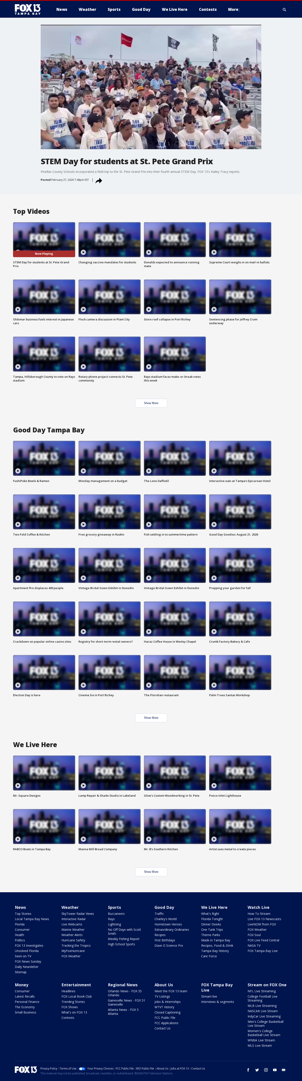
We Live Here (214, 907)
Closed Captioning (167, 1012)
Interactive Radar (73, 919)
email (283, 1069)
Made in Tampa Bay (215, 940)
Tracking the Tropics (76, 945)
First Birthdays (165, 940)
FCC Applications (166, 1023)
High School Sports (121, 944)
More (233, 9)
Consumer (22, 929)
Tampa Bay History (215, 951)
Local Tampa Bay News (32, 919)
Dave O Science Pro (169, 945)
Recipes (160, 935)
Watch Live (259, 907)
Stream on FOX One (267, 984)
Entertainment (76, 984)
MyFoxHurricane (73, 951)
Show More (151, 403)
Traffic (159, 913)
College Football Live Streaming (262, 998)
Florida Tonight (212, 919)
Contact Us (162, 1028)
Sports (114, 907)
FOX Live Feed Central (263, 940)
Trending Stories (73, 1002)
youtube (274, 1069)
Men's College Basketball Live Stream (265, 1023)
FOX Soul (254, 935)
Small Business (25, 1012)
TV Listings (162, 996)
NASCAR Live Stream (263, 1011)
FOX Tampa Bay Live (263, 951)
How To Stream (259, 913)
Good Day (164, 907)
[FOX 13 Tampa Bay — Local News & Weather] (29, 9)
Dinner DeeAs (211, 924)
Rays (111, 919)
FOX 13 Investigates (29, 945)
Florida (20, 924)
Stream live (209, 996)
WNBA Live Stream (261, 1040)
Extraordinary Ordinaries (172, 929)
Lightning (114, 924)
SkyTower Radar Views (77, 913)
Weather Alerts (72, 935)
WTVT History (164, 1007)
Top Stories (23, 913)
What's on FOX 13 (74, 1012)
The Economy (25, 1007)
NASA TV (254, 945)
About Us (164, 984)
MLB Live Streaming (262, 1006)
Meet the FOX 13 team (171, 991)
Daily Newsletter (26, 967)
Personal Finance (27, 1002)
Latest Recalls (25, 996)
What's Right (210, 913)
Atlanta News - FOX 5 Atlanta (123, 1012)
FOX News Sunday (28, 961)
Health (19, 935)
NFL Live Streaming (262, 991)
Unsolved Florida (27, 951)
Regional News (123, 984)
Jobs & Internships (168, 1002)
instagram (266, 1069)
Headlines (68, 991)
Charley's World (166, 919)
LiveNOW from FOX (262, 924)
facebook (248, 1069)
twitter (257, 1069)
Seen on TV (23, 956)
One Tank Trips (212, 929)
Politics (20, 940)
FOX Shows (69, 1007)
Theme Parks (210, 935)
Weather (70, 907)
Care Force (209, 956)
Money (21, 984)
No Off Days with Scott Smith (124, 931)
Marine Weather (72, 929)
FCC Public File (165, 1017)
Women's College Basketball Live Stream (264, 1033)
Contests (67, 1017)
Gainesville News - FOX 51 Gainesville (126, 1002)
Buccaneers (116, 913)
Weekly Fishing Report (124, 939)
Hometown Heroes (168, 924)
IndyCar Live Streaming (264, 1016)
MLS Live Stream (260, 1045)
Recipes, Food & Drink (217, 945)
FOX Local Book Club (76, 996)
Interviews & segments (217, 1002)
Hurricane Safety (73, 940)
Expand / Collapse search (284, 9)
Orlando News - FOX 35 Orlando (125, 993)
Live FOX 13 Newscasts (264, 919)
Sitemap (21, 972)
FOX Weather (70, 956)
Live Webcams (71, 924)
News (20, 907)
